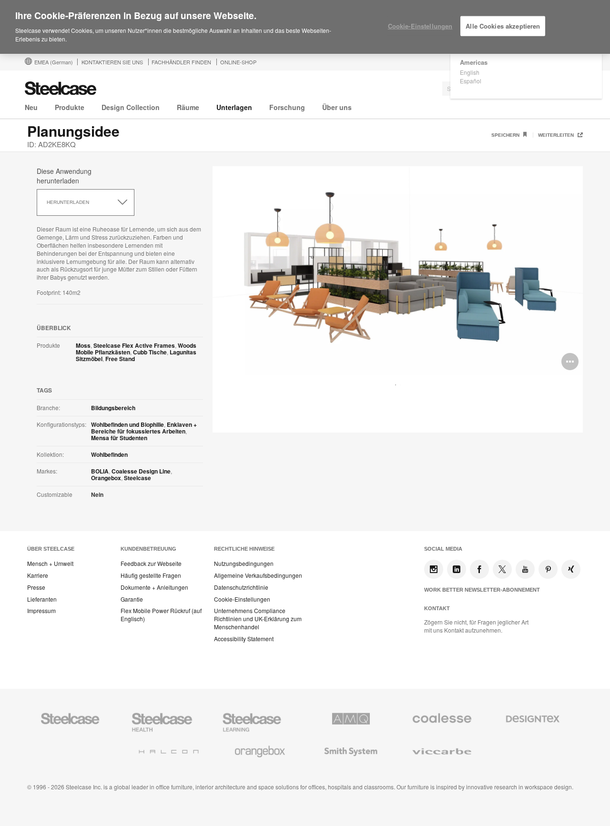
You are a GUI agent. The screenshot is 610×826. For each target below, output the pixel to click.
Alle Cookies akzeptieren (503, 25)
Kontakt (437, 608)
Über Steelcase (50, 549)
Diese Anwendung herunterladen (64, 175)
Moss (83, 345)
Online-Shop (238, 62)
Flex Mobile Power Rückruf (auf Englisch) (161, 615)
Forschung (287, 107)
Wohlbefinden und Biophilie (127, 424)
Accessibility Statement (244, 639)
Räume (188, 107)
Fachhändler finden (181, 62)
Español (470, 81)
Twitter (502, 569)
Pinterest (548, 569)
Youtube (525, 569)
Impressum (41, 610)
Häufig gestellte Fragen (151, 575)
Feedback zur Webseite (151, 563)
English (469, 72)
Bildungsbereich (113, 407)
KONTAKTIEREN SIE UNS (112, 62)
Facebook (479, 569)
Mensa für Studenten (119, 437)
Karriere (37, 575)
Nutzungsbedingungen (244, 563)
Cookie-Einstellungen (242, 599)
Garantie (132, 599)
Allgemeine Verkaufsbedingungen (258, 575)
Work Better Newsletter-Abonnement (482, 590)
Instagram (433, 569)
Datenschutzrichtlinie (241, 587)
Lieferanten (42, 599)
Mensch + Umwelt (50, 563)
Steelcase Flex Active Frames (134, 345)
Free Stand (120, 358)
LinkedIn (456, 569)
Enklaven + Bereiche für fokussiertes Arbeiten (144, 427)
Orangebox (106, 477)
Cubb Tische (150, 352)
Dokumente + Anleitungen (154, 587)
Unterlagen (234, 107)
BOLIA (100, 471)
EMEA (53, 62)
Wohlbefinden (109, 454)
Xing (570, 569)
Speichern (506, 135)
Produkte (69, 107)
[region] (305, 27)
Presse (36, 587)
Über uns (337, 107)
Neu (31, 107)
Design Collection (131, 107)
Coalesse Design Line (141, 471)
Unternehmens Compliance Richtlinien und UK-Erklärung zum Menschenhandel (258, 619)
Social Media (443, 549)
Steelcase (137, 477)
